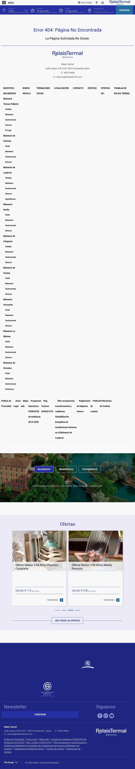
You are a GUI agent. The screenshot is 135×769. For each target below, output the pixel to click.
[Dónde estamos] (96, 2)
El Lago (8, 130)
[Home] (120, 2)
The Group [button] (9, 762)
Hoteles (8, 109)
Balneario (9, 114)
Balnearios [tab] (44, 469)
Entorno (8, 125)
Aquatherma (10, 199)
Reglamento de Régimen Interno (83, 406)
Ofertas (92, 88)
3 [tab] (70, 610)
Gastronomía (10, 119)
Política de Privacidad (14, 739)
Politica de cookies (55, 748)
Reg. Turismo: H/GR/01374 (47, 406)
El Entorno (9, 389)
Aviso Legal (31, 739)
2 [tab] (64, 610)
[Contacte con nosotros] (103, 2)
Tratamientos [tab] (89, 469)
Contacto (78, 88)
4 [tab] (77, 610)
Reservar (124, 10)
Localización (61, 88)
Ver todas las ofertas (67, 620)
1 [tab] (57, 610)
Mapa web (44, 739)
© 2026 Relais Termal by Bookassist (42, 762)
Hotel (7, 146)
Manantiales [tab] (66, 469)
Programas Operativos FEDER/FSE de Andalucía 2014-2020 (34, 411)
